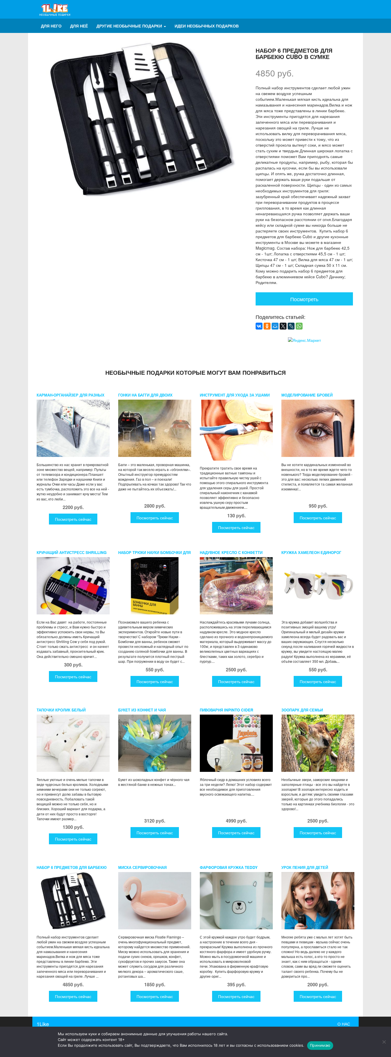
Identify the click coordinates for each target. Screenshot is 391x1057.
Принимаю (320, 1045)
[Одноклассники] (267, 326)
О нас (343, 1024)
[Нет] (384, 1042)
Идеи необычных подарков (207, 26)
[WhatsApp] (299, 326)
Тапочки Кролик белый (61, 710)
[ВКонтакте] (259, 326)
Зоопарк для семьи (302, 710)
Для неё (79, 26)
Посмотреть (304, 299)
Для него (51, 26)
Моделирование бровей (307, 395)
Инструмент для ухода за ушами (235, 395)
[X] (283, 326)
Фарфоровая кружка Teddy (229, 867)
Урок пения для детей (304, 867)
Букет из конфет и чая (142, 710)
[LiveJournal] (291, 326)
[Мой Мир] (275, 326)
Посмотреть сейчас (73, 519)
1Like (43, 1024)
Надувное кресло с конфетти (231, 552)
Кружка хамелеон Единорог (311, 552)
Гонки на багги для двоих (145, 395)
